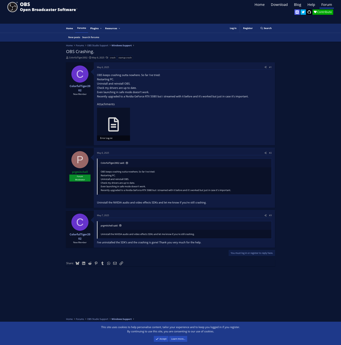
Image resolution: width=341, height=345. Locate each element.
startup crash (125, 57)
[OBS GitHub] (309, 12)
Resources (111, 28)
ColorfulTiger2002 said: (113, 162)
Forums (81, 28)
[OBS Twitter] (303, 12)
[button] (101, 28)
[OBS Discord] (297, 12)
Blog (297, 4)
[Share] (265, 67)
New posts (74, 37)
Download (279, 4)
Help (311, 4)
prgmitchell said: (109, 225)
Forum (326, 4)
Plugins (94, 28)
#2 (270, 152)
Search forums (90, 37)
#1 (270, 67)
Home (260, 4)
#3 (270, 215)
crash (112, 57)
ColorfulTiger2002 (78, 57)
